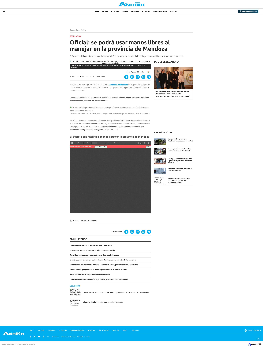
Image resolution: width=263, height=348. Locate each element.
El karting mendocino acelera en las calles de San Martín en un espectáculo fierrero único (103, 260)
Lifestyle (115, 330)
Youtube (39, 336)
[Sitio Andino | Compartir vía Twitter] (132, 77)
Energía (125, 11)
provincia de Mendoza (119, 84)
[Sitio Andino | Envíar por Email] (143, 77)
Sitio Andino (74, 30)
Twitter (34, 336)
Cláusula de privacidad (83, 336)
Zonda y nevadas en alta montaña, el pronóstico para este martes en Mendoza (99, 279)
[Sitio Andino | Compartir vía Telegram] (149, 77)
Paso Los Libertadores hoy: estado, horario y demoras (90, 274)
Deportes (173, 11)
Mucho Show (103, 330)
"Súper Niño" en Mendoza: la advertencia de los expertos (91, 245)
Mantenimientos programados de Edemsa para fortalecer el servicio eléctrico (98, 269)
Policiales (146, 11)
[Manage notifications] (258, 338)
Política (105, 11)
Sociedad (134, 11)
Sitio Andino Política (78, 77)
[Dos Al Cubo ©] (255, 345)
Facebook (30, 336)
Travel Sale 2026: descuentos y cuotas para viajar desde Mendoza (94, 255)
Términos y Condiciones (68, 336)
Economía (115, 11)
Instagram (44, 336)
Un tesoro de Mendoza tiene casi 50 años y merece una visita (92, 250)
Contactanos (55, 336)
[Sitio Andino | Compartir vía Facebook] (126, 77)
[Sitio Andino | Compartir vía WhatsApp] (138, 77)
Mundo (125, 330)
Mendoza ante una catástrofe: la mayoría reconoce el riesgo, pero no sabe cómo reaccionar (104, 265)
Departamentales (160, 11)
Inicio (97, 11)
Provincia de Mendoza (89, 221)
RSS (48, 336)
